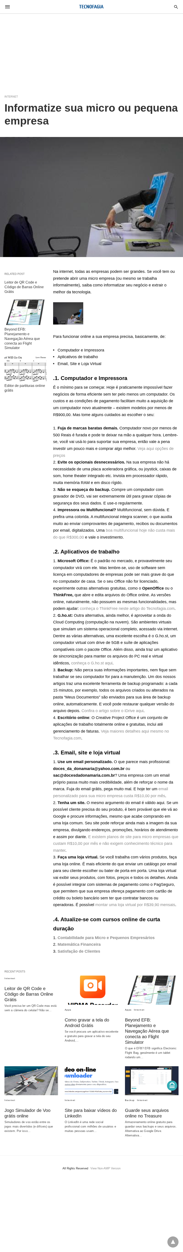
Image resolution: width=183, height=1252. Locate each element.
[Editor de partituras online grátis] (25, 368)
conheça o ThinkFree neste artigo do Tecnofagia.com (127, 608)
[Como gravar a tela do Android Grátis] (91, 990)
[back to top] (173, 1242)
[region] (91, 51)
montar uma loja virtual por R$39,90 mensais (135, 905)
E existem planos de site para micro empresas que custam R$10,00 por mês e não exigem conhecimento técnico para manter (115, 844)
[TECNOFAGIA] (91, 6)
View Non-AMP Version (105, 1168)
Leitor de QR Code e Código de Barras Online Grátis (24, 287)
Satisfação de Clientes (79, 951)
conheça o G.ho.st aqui (91, 663)
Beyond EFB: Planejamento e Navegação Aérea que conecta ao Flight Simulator (22, 338)
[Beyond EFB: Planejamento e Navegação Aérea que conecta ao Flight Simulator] (25, 312)
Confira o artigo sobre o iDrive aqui (112, 711)
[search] (176, 6)
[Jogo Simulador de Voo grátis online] (31, 1080)
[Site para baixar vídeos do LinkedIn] (91, 1080)
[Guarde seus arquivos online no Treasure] (152, 1080)
